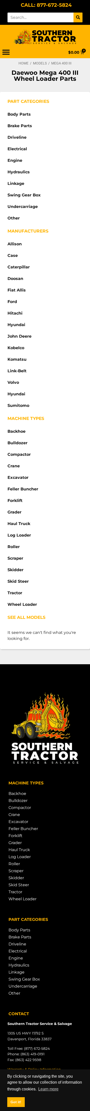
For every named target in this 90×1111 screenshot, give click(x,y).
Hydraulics (19, 172)
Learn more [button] (48, 1089)
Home (23, 63)
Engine (15, 160)
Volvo (13, 382)
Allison (15, 244)
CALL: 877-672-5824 (46, 5)
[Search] (78, 17)
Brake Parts (20, 125)
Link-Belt (17, 370)
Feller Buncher (23, 489)
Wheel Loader (22, 604)
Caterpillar (19, 267)
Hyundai (16, 324)
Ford (12, 301)
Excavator (18, 477)
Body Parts (19, 114)
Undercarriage (23, 206)
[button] (6, 52)
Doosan (15, 278)
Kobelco (16, 347)
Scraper (15, 558)
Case (13, 255)
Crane (14, 466)
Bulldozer (18, 442)
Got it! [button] (15, 1102)
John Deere (20, 336)
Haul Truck (19, 523)
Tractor (15, 592)
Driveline (17, 137)
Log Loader (19, 535)
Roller (14, 546)
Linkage (16, 183)
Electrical (17, 148)
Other (14, 218)
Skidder (16, 569)
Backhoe (17, 431)
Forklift (15, 500)
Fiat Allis (17, 290)
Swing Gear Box (24, 195)
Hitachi (15, 313)
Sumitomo (18, 405)
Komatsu (17, 359)
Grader (15, 512)
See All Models (27, 617)
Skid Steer (18, 581)
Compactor (19, 454)
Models (40, 63)
